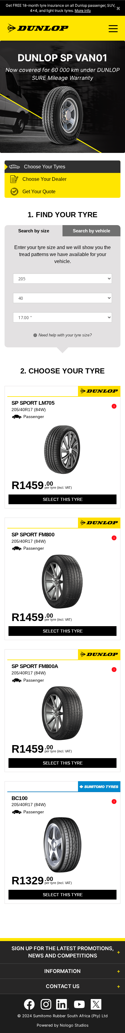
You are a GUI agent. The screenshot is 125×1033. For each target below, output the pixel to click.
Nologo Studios (74, 1025)
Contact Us (62, 986)
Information (62, 971)
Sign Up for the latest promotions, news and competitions (63, 952)
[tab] (91, 230)
